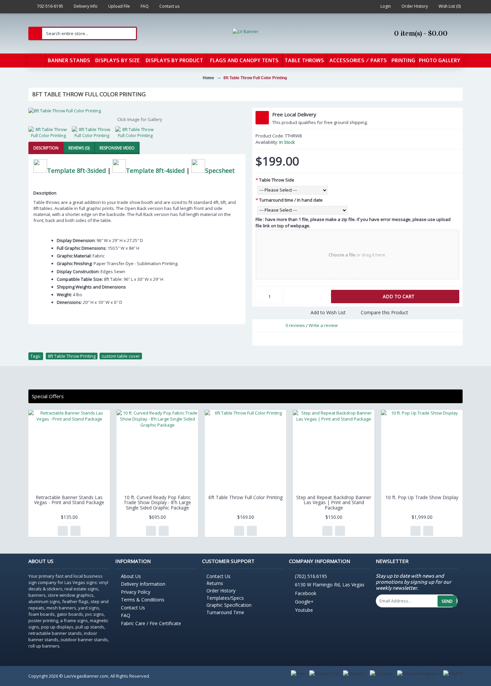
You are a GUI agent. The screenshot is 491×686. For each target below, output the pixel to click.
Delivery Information (143, 584)
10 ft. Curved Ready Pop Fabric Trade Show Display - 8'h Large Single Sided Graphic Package (157, 502)
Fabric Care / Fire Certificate (151, 623)
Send (447, 601)
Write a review (323, 325)
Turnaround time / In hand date (291, 200)
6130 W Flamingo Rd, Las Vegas (329, 585)
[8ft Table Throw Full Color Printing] (137, 111)
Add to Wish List (328, 312)
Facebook (305, 593)
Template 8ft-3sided (76, 170)
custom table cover (121, 356)
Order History (220, 590)
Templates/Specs (225, 598)
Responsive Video (117, 148)
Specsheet (220, 170)
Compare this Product (384, 312)
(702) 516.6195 (311, 576)
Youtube (304, 610)
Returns (214, 583)
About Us (131, 576)
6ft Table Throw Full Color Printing (245, 497)
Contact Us (133, 607)
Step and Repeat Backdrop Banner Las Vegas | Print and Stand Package (333, 502)
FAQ (125, 615)
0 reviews (295, 325)
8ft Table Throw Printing (72, 356)
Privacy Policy (135, 592)
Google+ (304, 601)
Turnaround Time (225, 612)
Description (45, 148)
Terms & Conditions (142, 599)
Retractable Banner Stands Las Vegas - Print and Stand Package (69, 499)
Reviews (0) (79, 148)
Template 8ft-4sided (155, 170)
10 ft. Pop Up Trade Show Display (421, 497)
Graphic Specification (229, 605)
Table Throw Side (276, 180)
